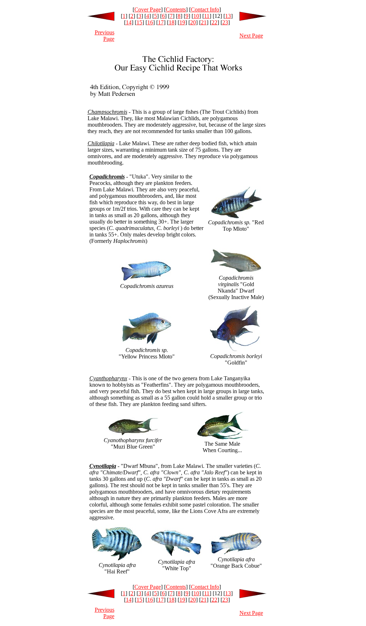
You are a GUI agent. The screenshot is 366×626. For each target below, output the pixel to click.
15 (139, 22)
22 (214, 22)
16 (150, 22)
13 (228, 16)
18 (171, 22)
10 (196, 16)
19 (182, 22)
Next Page (251, 36)
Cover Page (147, 9)
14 (129, 22)
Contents (176, 9)
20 (193, 22)
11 (206, 16)
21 (204, 22)
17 (161, 22)
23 (225, 22)
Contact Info (205, 9)
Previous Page (104, 35)
